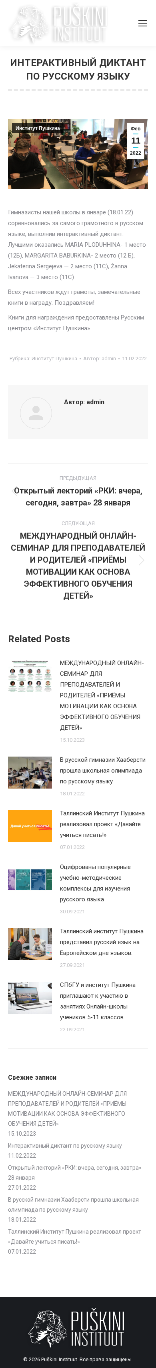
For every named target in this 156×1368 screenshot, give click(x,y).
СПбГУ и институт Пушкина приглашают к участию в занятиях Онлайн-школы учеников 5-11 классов (98, 1001)
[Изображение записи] (30, 676)
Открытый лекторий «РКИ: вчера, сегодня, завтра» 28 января (75, 1172)
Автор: (99, 358)
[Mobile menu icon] (143, 23)
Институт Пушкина (38, 128)
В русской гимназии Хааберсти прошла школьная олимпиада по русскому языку (103, 770)
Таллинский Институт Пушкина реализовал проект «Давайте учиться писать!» (102, 824)
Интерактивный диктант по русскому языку (65, 1145)
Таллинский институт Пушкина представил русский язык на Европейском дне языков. (102, 942)
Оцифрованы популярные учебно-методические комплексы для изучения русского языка (95, 883)
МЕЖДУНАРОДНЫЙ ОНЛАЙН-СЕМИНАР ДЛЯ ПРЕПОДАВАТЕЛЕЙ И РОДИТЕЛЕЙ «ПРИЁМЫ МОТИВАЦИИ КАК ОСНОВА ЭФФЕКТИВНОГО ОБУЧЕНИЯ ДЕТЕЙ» (102, 695)
